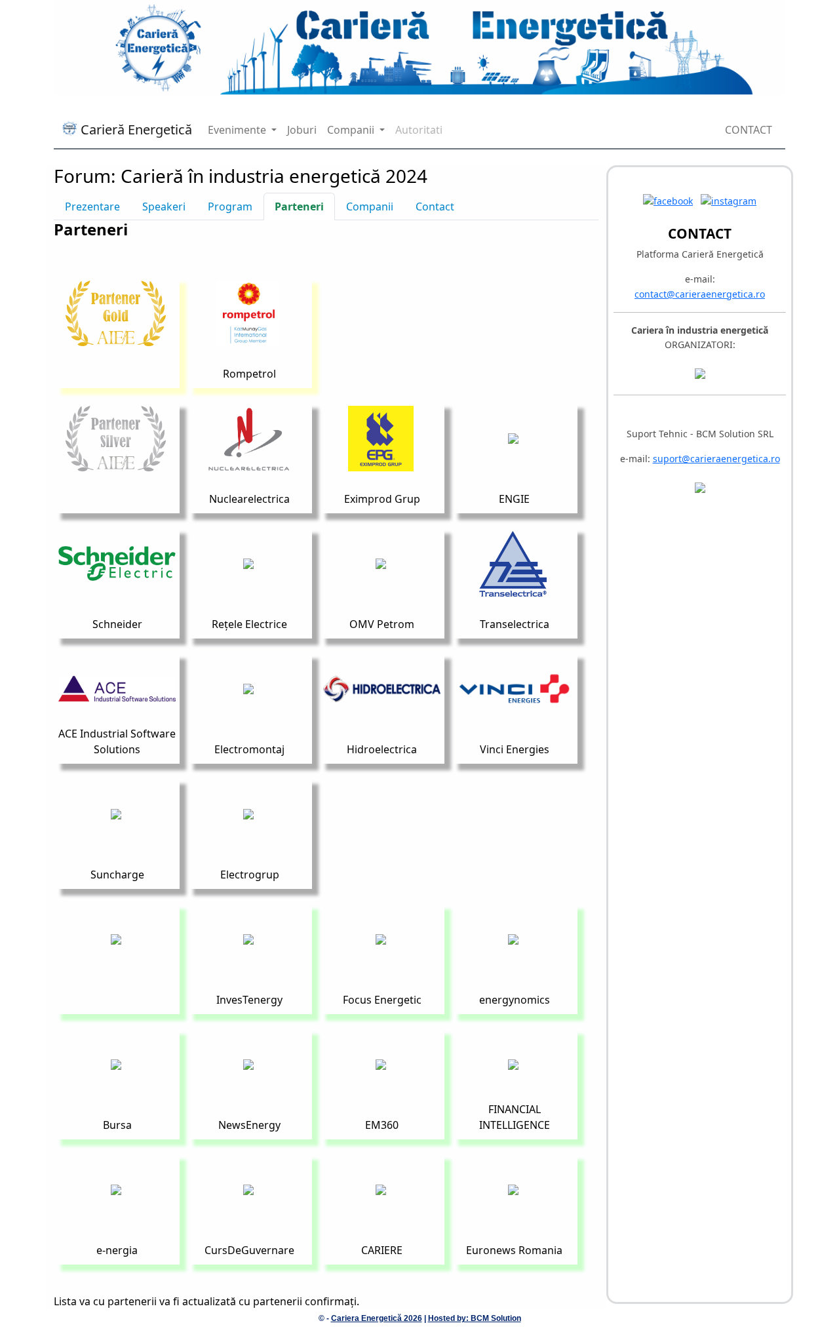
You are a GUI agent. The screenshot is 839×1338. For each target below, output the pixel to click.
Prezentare (92, 206)
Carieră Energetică (134, 129)
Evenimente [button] (238, 130)
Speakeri (163, 206)
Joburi (302, 130)
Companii (369, 206)
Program (230, 206)
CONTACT (748, 130)
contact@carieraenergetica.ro (699, 294)
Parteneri (299, 206)
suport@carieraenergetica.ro (716, 458)
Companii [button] (352, 130)
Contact (435, 206)
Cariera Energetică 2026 (376, 1318)
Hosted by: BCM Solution (474, 1318)
